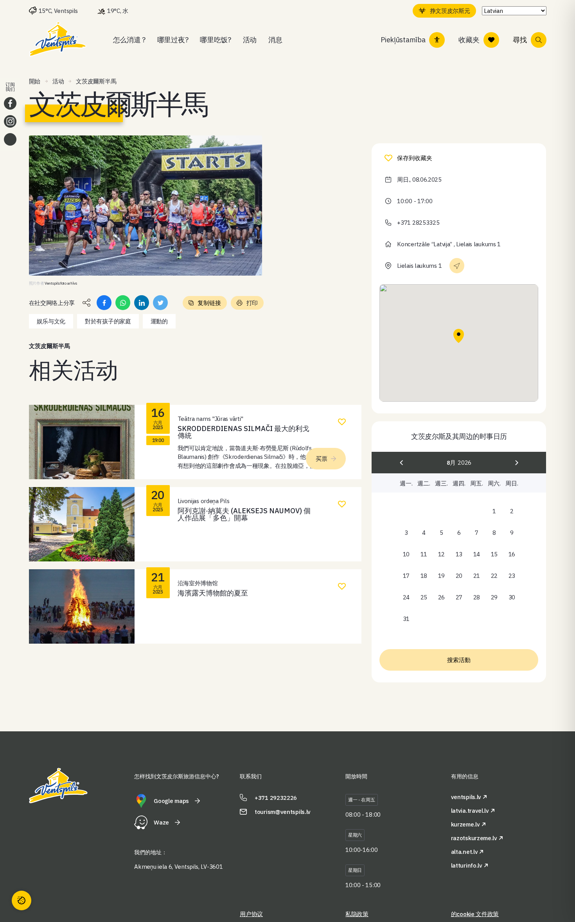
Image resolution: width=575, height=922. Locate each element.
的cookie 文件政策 (475, 914)
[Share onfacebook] (104, 302)
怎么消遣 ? (129, 39)
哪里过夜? (173, 39)
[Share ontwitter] (160, 302)
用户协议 (251, 914)
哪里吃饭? (215, 39)
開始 (34, 81)
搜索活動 (459, 660)
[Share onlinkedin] (141, 302)
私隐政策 (356, 914)
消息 (275, 39)
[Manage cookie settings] (21, 900)
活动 (250, 39)
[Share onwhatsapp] (122, 302)
